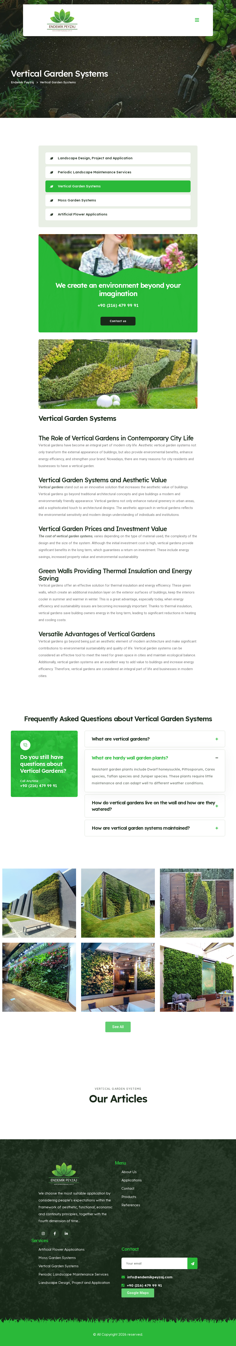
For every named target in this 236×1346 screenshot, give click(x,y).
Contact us (118, 321)
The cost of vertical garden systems (65, 536)
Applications (131, 1180)
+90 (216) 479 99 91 (118, 305)
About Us (129, 1172)
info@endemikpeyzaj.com (149, 1277)
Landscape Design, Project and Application (95, 158)
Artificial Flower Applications (82, 214)
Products (128, 1197)
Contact (127, 1188)
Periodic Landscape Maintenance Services (94, 172)
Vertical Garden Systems (79, 186)
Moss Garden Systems (77, 200)
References (130, 1205)
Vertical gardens (51, 487)
